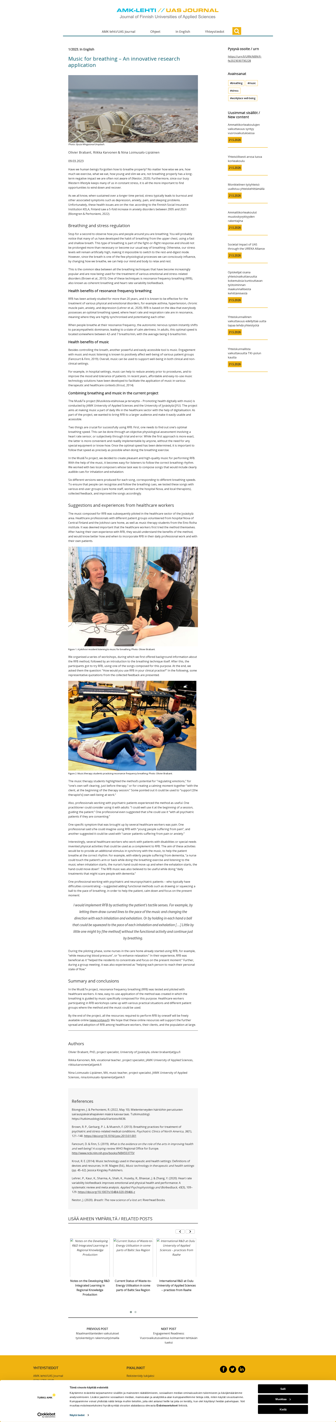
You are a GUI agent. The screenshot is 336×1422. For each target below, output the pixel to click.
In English (183, 31)
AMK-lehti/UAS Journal (118, 31)
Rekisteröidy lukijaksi (140, 1376)
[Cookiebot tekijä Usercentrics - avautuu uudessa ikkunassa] (46, 1415)
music (252, 83)
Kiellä (283, 1409)
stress (235, 90)
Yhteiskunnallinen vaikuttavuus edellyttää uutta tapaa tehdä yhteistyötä (247, 321)
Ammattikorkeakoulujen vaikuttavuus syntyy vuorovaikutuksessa (244, 129)
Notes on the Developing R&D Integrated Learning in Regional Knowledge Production (90, 1287)
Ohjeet (155, 31)
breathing (237, 83)
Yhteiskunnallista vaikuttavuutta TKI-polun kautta (244, 353)
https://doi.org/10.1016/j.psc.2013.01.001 (110, 1136)
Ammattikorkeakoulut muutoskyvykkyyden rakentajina (242, 216)
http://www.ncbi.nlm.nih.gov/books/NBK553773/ (103, 1153)
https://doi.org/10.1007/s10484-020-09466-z (106, 1192)
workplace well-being (243, 98)
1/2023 (73, 49)
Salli (283, 1388)
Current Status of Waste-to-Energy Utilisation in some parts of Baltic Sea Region (133, 1285)
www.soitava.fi (99, 1020)
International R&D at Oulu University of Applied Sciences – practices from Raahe (176, 1285)
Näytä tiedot (77, 1415)
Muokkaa (280, 1399)
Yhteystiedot (214, 31)
